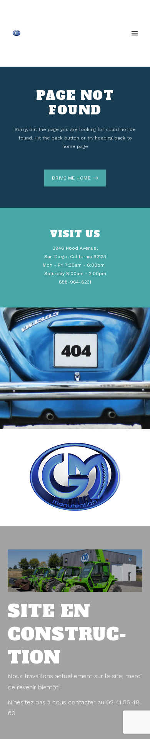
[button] (135, 33)
